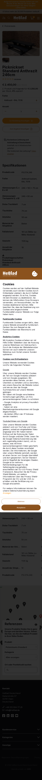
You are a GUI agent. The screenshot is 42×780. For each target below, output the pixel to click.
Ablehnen (21, 501)
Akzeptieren (21, 508)
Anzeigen (7, 493)
